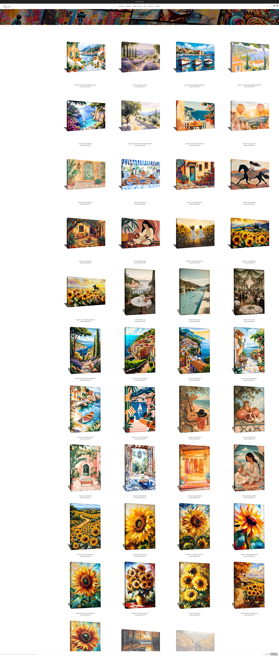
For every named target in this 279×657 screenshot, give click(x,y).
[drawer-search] (270, 6)
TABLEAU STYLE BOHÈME (249, 143)
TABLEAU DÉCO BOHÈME (85, 496)
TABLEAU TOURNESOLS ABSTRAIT (139, 613)
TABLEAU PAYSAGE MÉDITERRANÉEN (194, 143)
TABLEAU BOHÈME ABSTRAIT (140, 496)
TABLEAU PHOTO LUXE (249, 319)
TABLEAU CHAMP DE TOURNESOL (85, 554)
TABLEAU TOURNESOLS (194, 613)
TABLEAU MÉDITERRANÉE (194, 378)
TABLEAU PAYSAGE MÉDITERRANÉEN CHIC (85, 85)
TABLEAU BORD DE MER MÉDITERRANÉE (194, 85)
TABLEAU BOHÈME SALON (249, 437)
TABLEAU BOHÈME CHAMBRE (249, 496)
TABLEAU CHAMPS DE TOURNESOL (194, 261)
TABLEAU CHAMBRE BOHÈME (194, 496)
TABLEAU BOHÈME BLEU (140, 202)
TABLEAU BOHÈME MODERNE (85, 202)
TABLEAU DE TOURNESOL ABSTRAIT (194, 554)
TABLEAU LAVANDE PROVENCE (139, 85)
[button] (60, 32)
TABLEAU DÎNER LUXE (139, 319)
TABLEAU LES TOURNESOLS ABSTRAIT (85, 319)
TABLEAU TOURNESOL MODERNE (249, 554)
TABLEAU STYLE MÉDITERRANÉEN (139, 437)
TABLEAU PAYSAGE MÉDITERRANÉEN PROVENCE (140, 143)
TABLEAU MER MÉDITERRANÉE (140, 378)
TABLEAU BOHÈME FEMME (139, 261)
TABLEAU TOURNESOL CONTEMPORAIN (85, 613)
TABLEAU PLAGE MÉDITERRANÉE (85, 437)
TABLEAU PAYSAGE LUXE (194, 319)
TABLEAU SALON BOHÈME (85, 261)
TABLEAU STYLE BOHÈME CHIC (194, 202)
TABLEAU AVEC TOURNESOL (140, 554)
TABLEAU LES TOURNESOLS (249, 261)
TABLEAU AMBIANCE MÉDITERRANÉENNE (85, 378)
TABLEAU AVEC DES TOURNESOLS (249, 613)
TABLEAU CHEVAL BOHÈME (249, 202)
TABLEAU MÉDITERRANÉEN (85, 143)
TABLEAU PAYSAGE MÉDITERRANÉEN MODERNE (249, 85)
